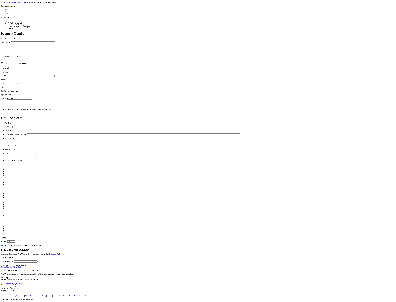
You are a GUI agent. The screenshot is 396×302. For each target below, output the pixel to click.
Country (3, 98)
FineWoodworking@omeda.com (11, 283)
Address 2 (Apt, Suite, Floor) (10, 83)
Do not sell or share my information (12, 296)
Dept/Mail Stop (10, 138)
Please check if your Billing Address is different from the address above (30, 109)
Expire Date (5, 56)
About (27, 296)
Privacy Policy (17, 267)
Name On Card (6, 42)
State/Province (5, 91)
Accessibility (67, 296)
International (11, 14)
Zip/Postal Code (6, 95)
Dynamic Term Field (7, 257)
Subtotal (3, 241)
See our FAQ (55, 254)
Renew (17, 2)
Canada (9, 12)
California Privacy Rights (80, 296)
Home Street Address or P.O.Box (16, 134)
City (2, 87)
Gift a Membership (26, 2)
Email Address (5, 76)
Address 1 (4, 80)
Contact (32, 296)
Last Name (4, 72)
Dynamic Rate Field (7, 261)
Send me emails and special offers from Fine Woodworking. (22, 245)
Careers (49, 296)
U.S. (8, 10)
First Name (4, 68)
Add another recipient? (14, 160)
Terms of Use (5, 267)
